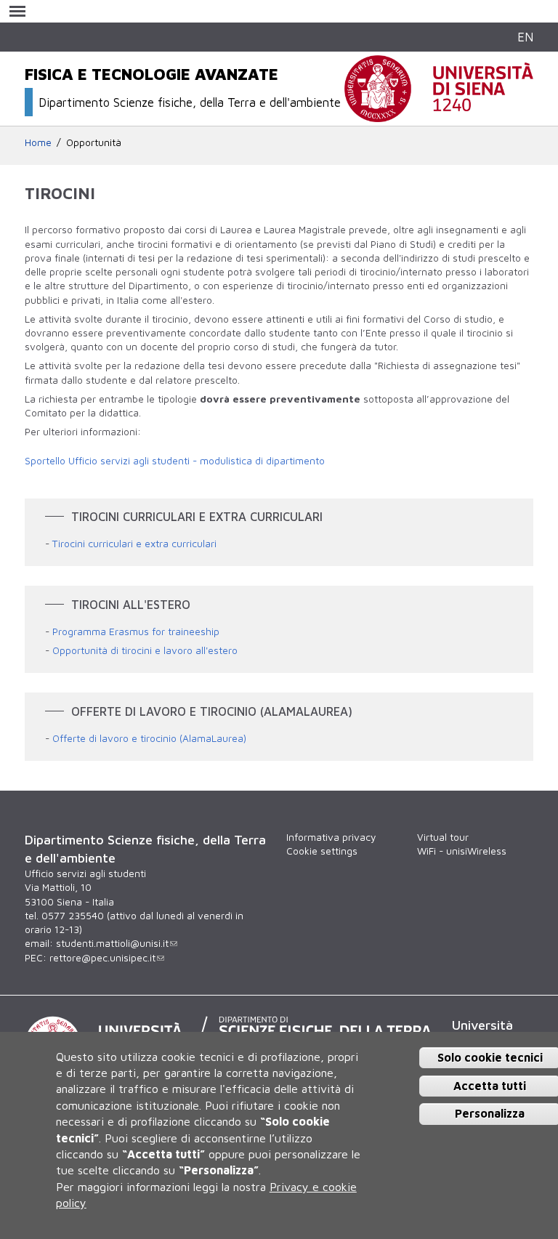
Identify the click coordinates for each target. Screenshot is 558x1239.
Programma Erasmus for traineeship (135, 631)
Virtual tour (443, 837)
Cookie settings (321, 851)
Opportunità (93, 142)
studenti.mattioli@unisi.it (112, 943)
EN (525, 37)
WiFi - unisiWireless (461, 851)
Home (38, 142)
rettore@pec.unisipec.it (102, 958)
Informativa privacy (331, 837)
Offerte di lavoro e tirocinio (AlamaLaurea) (149, 738)
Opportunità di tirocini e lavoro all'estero (145, 650)
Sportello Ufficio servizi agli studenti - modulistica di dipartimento (175, 461)
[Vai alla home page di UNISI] (438, 114)
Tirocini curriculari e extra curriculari (134, 543)
